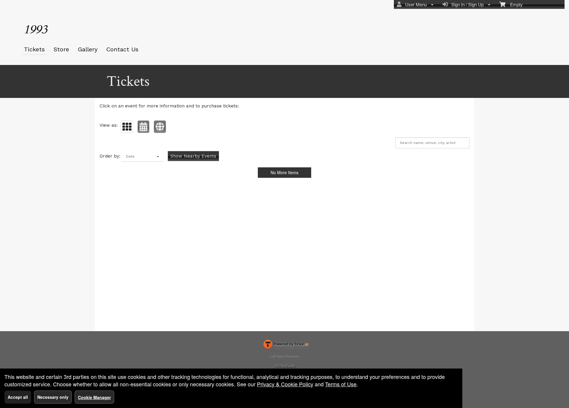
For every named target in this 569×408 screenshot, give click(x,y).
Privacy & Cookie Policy (285, 384)
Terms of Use (284, 365)
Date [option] (130, 156)
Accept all (18, 397)
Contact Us (122, 49)
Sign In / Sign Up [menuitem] (466, 4)
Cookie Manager (94, 397)
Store (61, 49)
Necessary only (52, 397)
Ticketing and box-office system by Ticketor (286, 345)
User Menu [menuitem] (415, 4)
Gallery (88, 49)
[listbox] (142, 156)
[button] (127, 126)
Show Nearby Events (193, 156)
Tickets (34, 49)
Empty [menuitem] (514, 4)
